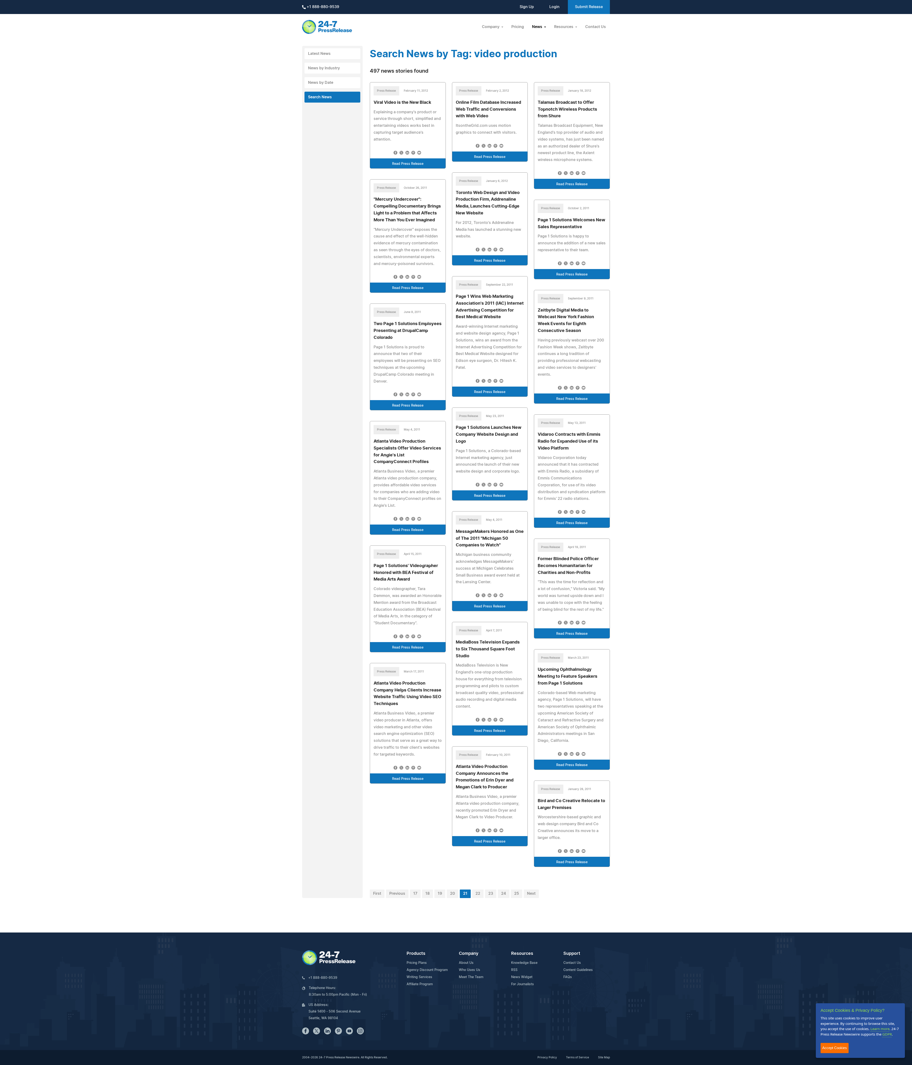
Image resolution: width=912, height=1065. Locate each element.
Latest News (319, 54)
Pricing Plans (417, 963)
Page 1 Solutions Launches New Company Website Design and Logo (488, 435)
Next (531, 893)
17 (415, 893)
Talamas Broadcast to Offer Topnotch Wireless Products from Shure (567, 109)
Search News (320, 97)
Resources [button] (564, 27)
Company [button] (491, 27)
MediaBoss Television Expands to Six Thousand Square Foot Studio (488, 649)
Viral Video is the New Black (402, 102)
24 (503, 893)
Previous (397, 893)
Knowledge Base (524, 963)
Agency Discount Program (427, 970)
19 (440, 893)
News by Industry (324, 68)
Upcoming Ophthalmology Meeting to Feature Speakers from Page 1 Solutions (567, 676)
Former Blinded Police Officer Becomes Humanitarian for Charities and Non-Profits (568, 566)
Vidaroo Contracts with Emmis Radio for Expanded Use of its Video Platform (569, 441)
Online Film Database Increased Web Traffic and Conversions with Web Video (488, 109)
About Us (466, 963)
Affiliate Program (420, 984)
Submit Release (589, 7)
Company (468, 953)
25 (516, 893)
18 (427, 893)
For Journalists (522, 984)
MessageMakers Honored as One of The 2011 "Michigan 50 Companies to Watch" (490, 539)
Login (554, 7)
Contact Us (595, 27)
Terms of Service (577, 1057)
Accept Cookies (834, 1048)
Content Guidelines (578, 970)
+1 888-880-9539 (322, 7)
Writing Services (419, 977)
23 (490, 893)
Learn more (879, 1028)
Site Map (604, 1057)
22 (477, 893)
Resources (522, 953)
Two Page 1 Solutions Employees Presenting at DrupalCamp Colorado (408, 331)
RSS (514, 970)
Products (416, 953)
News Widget (521, 977)
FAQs (567, 977)
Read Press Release (407, 164)
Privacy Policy (547, 1057)
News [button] (537, 27)
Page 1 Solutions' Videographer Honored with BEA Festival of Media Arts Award (406, 573)
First (377, 893)
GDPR (887, 1034)
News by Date (320, 83)
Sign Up (527, 7)
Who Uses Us (469, 970)
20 (452, 893)
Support (571, 953)
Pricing (517, 27)
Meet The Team (471, 977)
